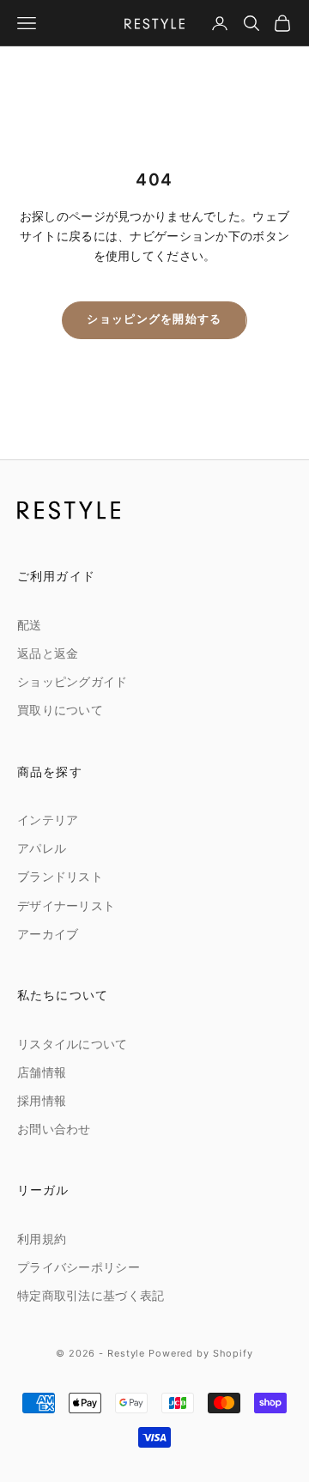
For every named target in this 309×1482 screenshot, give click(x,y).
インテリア (47, 820)
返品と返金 (47, 654)
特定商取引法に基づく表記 (90, 1296)
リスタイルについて (72, 1044)
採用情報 (41, 1101)
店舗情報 (41, 1073)
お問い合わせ (54, 1129)
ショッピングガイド (72, 682)
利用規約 (41, 1239)
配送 (29, 625)
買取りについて (60, 710)
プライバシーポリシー (78, 1268)
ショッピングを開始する (154, 319)
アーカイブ (47, 934)
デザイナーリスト (66, 906)
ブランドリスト (60, 877)
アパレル (41, 849)
